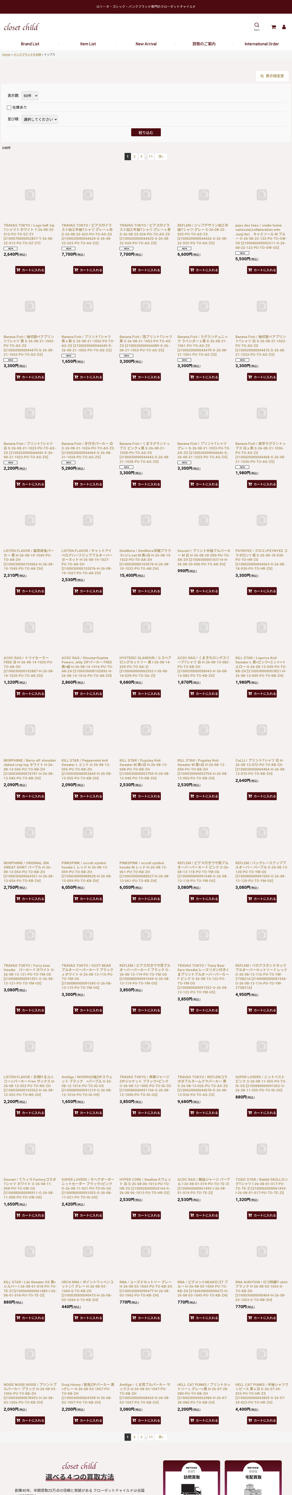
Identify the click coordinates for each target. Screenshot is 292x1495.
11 (151, 157)
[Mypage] (284, 27)
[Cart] (273, 27)
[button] (257, 27)
